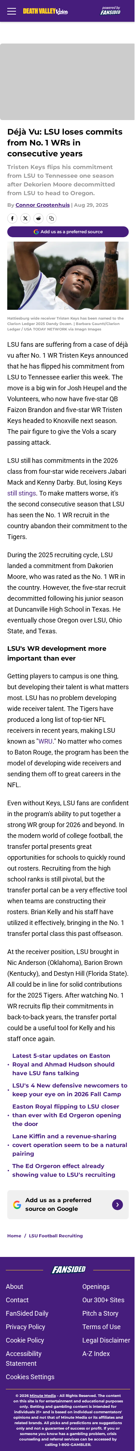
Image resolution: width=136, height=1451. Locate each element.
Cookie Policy (25, 1340)
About (14, 1286)
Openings (96, 1286)
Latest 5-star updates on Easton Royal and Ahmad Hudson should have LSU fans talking (63, 1064)
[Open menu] (11, 11)
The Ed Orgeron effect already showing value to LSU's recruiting (63, 1170)
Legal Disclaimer (106, 1340)
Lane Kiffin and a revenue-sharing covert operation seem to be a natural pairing (69, 1145)
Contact (17, 1300)
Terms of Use (101, 1327)
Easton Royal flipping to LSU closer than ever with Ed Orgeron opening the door (66, 1115)
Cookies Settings (30, 1377)
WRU (45, 741)
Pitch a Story (100, 1313)
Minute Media (43, 1395)
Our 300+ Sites (103, 1300)
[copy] (51, 218)
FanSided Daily (27, 1313)
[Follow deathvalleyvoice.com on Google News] (117, 1204)
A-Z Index (96, 1353)
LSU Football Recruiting (56, 1235)
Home (14, 1235)
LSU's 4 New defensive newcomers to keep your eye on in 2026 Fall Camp (69, 1090)
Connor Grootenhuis (43, 205)
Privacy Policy (25, 1327)
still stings (21, 493)
